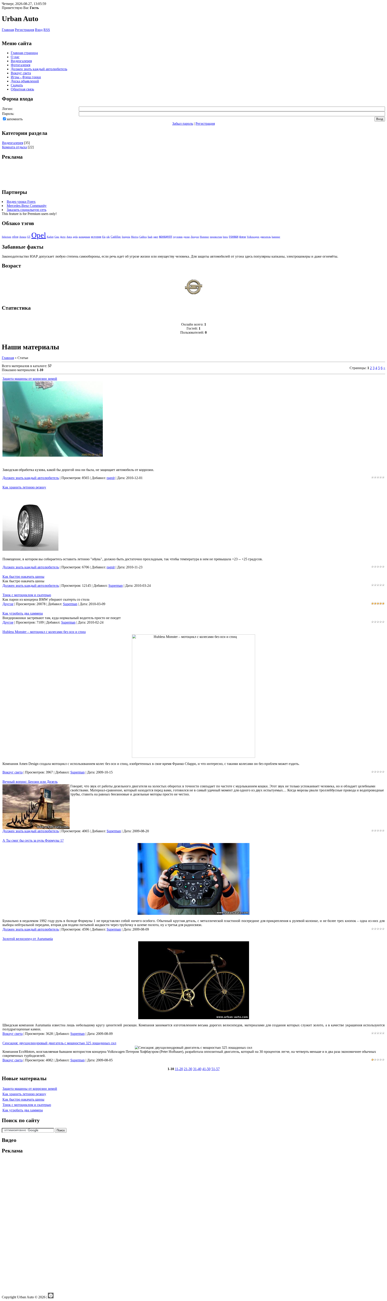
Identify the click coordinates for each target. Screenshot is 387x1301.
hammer (276, 237)
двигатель (265, 237)
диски (186, 237)
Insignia (126, 237)
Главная (8, 30)
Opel (38, 235)
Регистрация (24, 30)
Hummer (204, 237)
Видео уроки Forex (21, 202)
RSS (46, 30)
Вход (39, 30)
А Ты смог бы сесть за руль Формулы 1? (33, 840)
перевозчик (216, 237)
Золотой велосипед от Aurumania (27, 939)
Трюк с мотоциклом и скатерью (26, 595)
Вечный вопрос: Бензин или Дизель (30, 782)
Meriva (134, 237)
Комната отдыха (14, 147)
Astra (69, 237)
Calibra (143, 237)
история (96, 236)
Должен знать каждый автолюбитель (30, 478)
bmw (225, 237)
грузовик (178, 237)
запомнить (14, 119)
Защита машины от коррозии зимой (29, 379)
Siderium (6, 237)
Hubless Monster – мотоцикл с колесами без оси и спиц (44, 632)
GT (28, 237)
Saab (150, 237)
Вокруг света (12, 772)
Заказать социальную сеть (26, 210)
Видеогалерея (12, 143)
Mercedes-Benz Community (27, 206)
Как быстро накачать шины (23, 576)
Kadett (50, 237)
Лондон (195, 237)
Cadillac (116, 236)
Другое (7, 604)
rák (108, 237)
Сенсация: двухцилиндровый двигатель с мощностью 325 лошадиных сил (59, 1043)
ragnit (111, 478)
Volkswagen (253, 237)
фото (63, 237)
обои (15, 236)
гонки (233, 236)
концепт (165, 236)
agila (75, 237)
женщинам (84, 237)
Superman (115, 585)
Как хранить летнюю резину (24, 487)
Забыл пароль (182, 123)
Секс (56, 237)
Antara (22, 237)
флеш (242, 236)
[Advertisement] (193, 174)
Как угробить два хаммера (22, 613)
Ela (103, 237)
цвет (155, 237)
